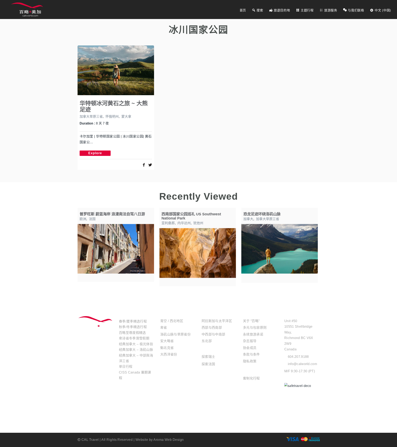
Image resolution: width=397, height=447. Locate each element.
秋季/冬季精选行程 (133, 327)
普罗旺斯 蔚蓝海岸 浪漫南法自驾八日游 (112, 214)
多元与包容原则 (255, 327)
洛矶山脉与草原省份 (175, 334)
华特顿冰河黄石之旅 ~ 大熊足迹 (114, 106)
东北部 (207, 341)
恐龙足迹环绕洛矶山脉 (262, 214)
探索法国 (208, 364)
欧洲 (83, 219)
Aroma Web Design (168, 439)
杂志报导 (249, 341)
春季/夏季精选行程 (133, 321)
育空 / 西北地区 (171, 321)
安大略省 (167, 341)
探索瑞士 (208, 356)
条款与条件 (251, 354)
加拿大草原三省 (91, 116)
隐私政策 (249, 361)
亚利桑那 (168, 223)
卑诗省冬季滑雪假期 (134, 338)
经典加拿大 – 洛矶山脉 (136, 349)
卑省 (163, 327)
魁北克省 (167, 348)
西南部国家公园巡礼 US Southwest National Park (191, 216)
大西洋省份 (168, 354)
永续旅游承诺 (253, 334)
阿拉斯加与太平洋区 (217, 321)
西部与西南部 (212, 327)
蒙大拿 (126, 116)
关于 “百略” (251, 321)
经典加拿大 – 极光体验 (136, 344)
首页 (243, 10)
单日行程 (125, 366)
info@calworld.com (302, 364)
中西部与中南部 (213, 334)
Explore (95, 153)
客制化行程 (251, 378)
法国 (92, 219)
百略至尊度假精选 (132, 332)
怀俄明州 (112, 116)
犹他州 (198, 223)
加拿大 (248, 219)
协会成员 (249, 348)
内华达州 (184, 223)
